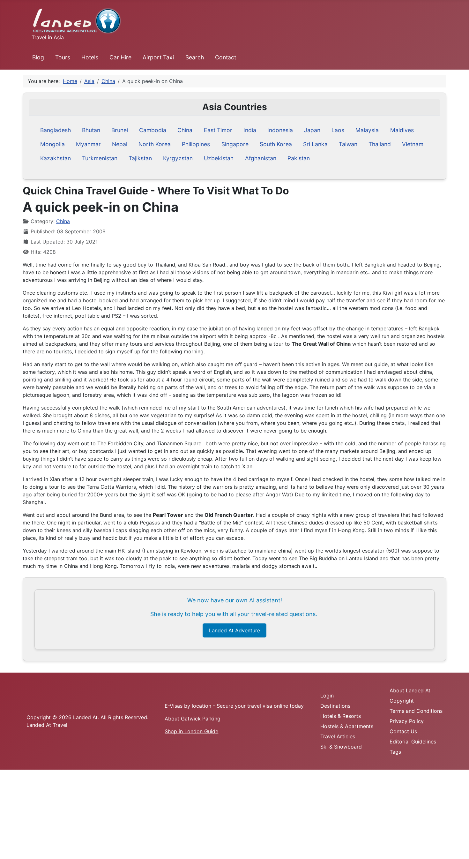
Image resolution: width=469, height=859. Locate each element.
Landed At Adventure (234, 630)
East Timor (218, 130)
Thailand (379, 144)
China (184, 130)
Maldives (402, 130)
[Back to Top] (458, 847)
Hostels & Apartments (346, 726)
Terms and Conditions (416, 711)
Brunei (119, 130)
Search (194, 57)
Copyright (402, 700)
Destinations (335, 706)
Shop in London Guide (191, 731)
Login (327, 695)
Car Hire (120, 57)
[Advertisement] (191, 814)
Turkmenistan (99, 158)
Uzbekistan (219, 158)
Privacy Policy (407, 721)
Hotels (89, 57)
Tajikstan (140, 158)
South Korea (276, 144)
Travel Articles (337, 736)
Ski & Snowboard (341, 746)
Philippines (196, 144)
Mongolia (52, 144)
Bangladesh (55, 130)
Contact (225, 57)
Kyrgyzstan (178, 158)
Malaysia (367, 130)
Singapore (235, 144)
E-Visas (173, 706)
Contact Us (403, 731)
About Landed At (410, 690)
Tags (395, 752)
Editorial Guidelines (413, 741)
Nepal (119, 144)
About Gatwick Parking (192, 718)
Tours (62, 57)
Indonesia (280, 130)
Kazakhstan (55, 158)
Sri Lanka (315, 144)
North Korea (154, 144)
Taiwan (348, 144)
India (249, 130)
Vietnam (412, 144)
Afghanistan (260, 158)
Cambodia (152, 130)
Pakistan (298, 158)
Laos (337, 130)
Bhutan (91, 130)
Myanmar (88, 144)
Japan (312, 130)
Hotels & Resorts (340, 716)
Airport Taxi (158, 57)
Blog (38, 57)
